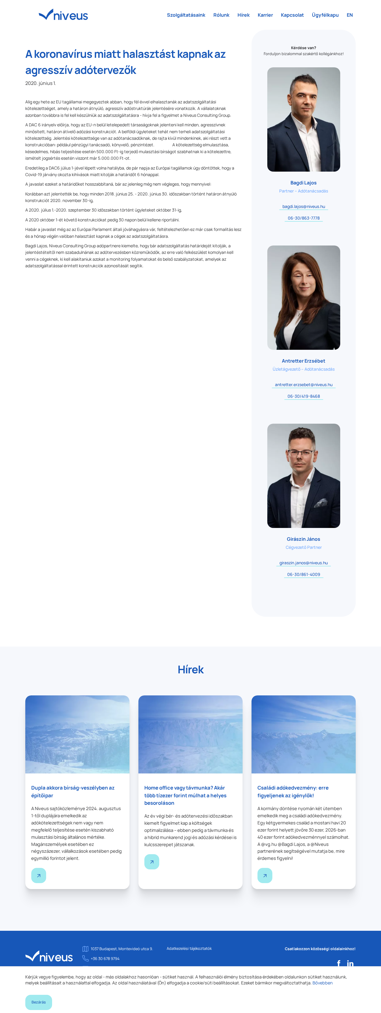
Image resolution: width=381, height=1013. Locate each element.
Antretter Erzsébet (303, 361)
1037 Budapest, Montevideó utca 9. (122, 948)
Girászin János (303, 539)
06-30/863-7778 (304, 218)
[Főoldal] (49, 955)
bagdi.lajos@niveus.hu (303, 206)
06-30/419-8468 (304, 396)
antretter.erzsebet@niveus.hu (303, 384)
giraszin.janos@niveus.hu (303, 562)
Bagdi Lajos (304, 182)
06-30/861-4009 (303, 574)
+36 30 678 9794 (105, 958)
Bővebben (323, 983)
